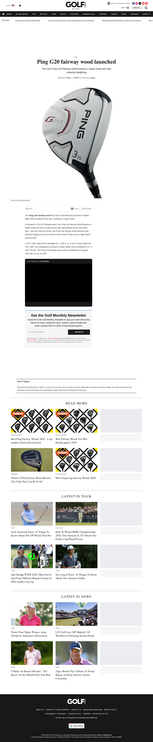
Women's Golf (89, 14)
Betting (43, 14)
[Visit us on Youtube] (143, 3)
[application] (58, 283)
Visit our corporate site (104, 735)
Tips (34, 14)
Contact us (76, 710)
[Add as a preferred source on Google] (76, 725)
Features (74, 14)
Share (30, 208)
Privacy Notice (32, 340)
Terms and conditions (92, 710)
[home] (3, 14)
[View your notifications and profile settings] (20, 5)
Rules (63, 14)
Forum (114, 14)
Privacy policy (110, 710)
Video (123, 14)
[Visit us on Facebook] (133, 3)
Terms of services (54, 338)
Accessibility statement (55, 714)
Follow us (76, 208)
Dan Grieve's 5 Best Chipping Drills (27, 20)
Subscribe (136, 8)
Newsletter (88, 208)
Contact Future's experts (57, 710)
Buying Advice (22, 14)
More (145, 14)
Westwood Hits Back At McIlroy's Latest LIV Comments (121, 20)
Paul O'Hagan (65, 78)
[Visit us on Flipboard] (146, 3)
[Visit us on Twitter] (140, 3)
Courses (134, 14)
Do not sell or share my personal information (76, 718)
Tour (54, 14)
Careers (87, 714)
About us (40, 710)
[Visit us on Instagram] (136, 3)
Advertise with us (100, 714)
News (9, 14)
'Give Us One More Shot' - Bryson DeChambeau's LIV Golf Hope (71, 20)
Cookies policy (74, 714)
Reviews (103, 14)
